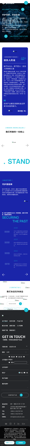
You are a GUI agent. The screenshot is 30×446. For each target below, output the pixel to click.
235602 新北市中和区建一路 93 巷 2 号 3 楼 (18, 407)
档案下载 (5, 330)
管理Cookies (9, 442)
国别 (3, 352)
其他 (12, 362)
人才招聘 (20, 325)
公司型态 (5, 359)
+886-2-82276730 (16, 411)
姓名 (3, 372)
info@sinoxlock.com (17, 417)
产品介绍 (20, 321)
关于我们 (5, 321)
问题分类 (5, 346)
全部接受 (20, 442)
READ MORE (12, 304)
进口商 (20, 357)
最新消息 (12, 325)
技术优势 (12, 321)
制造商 (13, 357)
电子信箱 (5, 378)
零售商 (10, 360)
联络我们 (12, 330)
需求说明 (5, 384)
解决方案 (5, 325)
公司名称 (5, 367)
